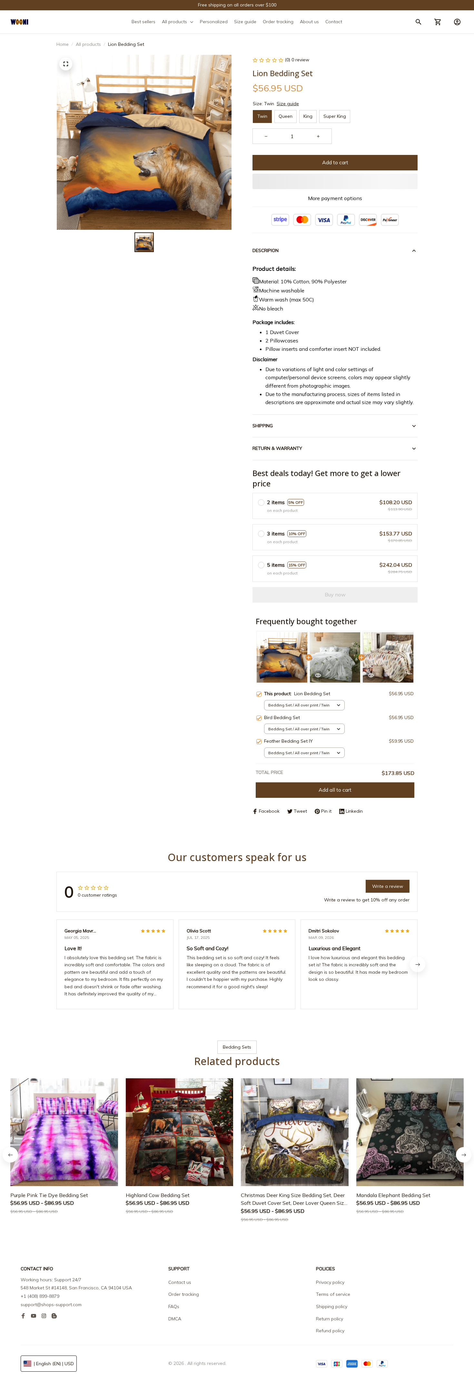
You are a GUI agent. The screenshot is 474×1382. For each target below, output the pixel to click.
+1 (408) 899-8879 (40, 1296)
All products (88, 44)
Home (62, 44)
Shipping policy (331, 1306)
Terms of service (333, 1294)
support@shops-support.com (51, 1304)
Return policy (329, 1319)
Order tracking (183, 1294)
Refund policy (330, 1331)
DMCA (174, 1319)
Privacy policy (330, 1282)
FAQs (173, 1306)
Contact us (179, 1282)
